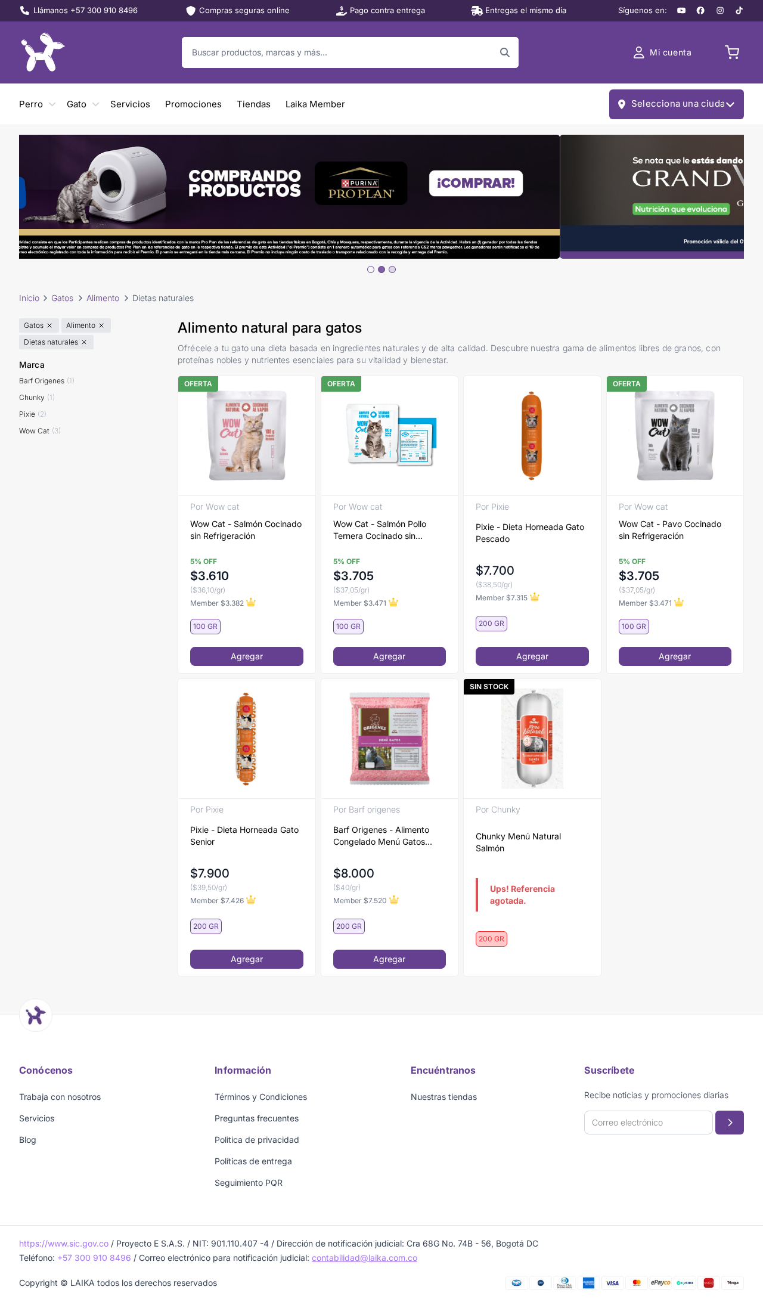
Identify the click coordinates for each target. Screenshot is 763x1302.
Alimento (102, 298)
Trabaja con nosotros (60, 1097)
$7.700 (495, 570)
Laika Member (315, 104)
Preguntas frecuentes (257, 1118)
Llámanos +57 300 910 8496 (85, 10)
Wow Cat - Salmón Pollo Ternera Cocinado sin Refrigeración (379, 530)
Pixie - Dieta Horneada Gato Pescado (530, 533)
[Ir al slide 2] (381, 269)
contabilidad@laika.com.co (364, 1258)
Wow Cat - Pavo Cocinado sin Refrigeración (670, 530)
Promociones (193, 104)
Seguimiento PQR (249, 1182)
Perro (31, 104)
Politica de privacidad (257, 1139)
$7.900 (209, 873)
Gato (76, 104)
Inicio (29, 298)
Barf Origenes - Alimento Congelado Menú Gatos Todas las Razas (381, 836)
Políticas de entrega (253, 1161)
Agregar (247, 656)
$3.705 (353, 576)
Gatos (62, 298)
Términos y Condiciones (261, 1097)
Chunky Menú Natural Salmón (518, 842)
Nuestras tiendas (444, 1097)
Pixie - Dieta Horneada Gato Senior (244, 835)
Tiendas (254, 104)
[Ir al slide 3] (392, 269)
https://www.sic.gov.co (63, 1243)
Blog (27, 1139)
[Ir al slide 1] (370, 269)
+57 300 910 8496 (94, 1258)
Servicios (130, 104)
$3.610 (209, 576)
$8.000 (353, 873)
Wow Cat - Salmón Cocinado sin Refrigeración (246, 530)
